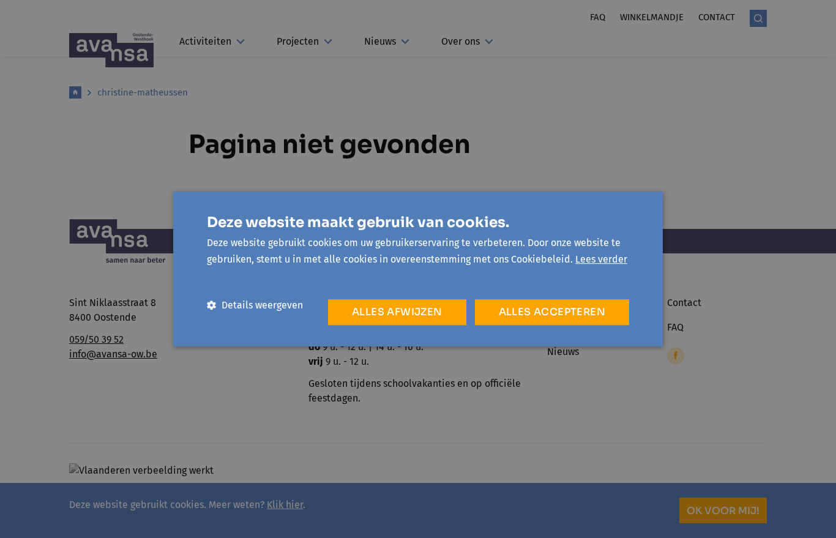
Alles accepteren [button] (552, 311)
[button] (255, 305)
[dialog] (418, 269)
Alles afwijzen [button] (397, 311)
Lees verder (601, 259)
